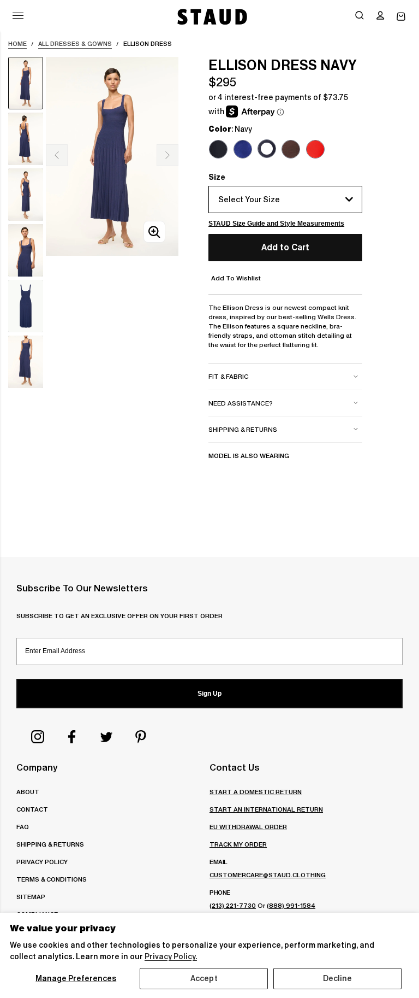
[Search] (359, 16)
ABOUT (27, 791)
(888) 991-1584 (291, 905)
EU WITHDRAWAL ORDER (248, 826)
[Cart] (401, 17)
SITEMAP (30, 896)
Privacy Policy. (171, 956)
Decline (337, 978)
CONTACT (32, 809)
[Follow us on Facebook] (72, 736)
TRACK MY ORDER (238, 844)
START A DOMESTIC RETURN (256, 791)
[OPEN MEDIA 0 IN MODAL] (154, 232)
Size (216, 177)
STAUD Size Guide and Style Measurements (276, 223)
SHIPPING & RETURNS (50, 844)
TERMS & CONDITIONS (51, 879)
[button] (380, 16)
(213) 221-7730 (233, 905)
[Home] (211, 16)
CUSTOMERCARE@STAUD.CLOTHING (268, 874)
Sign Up (209, 693)
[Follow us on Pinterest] (141, 736)
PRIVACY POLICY (42, 861)
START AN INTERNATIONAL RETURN (266, 809)
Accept (204, 978)
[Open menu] (18, 15)
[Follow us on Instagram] (38, 736)
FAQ (22, 826)
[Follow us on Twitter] (106, 736)
